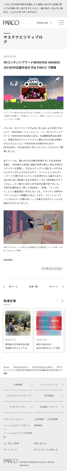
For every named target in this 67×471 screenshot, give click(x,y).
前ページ (13, 286)
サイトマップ (10, 449)
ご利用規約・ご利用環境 (46, 419)
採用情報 (48, 395)
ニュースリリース (49, 384)
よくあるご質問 (11, 443)
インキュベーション (52, 268)
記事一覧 (33, 286)
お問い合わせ (40, 443)
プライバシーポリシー (14, 419)
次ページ (53, 286)
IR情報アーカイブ (49, 407)
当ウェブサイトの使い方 (46, 449)
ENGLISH (42, 22)
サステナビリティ (20, 367)
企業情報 (18, 384)
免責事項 (38, 425)
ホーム (6, 367)
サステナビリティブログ (42, 367)
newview (8, 259)
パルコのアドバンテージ (18, 395)
